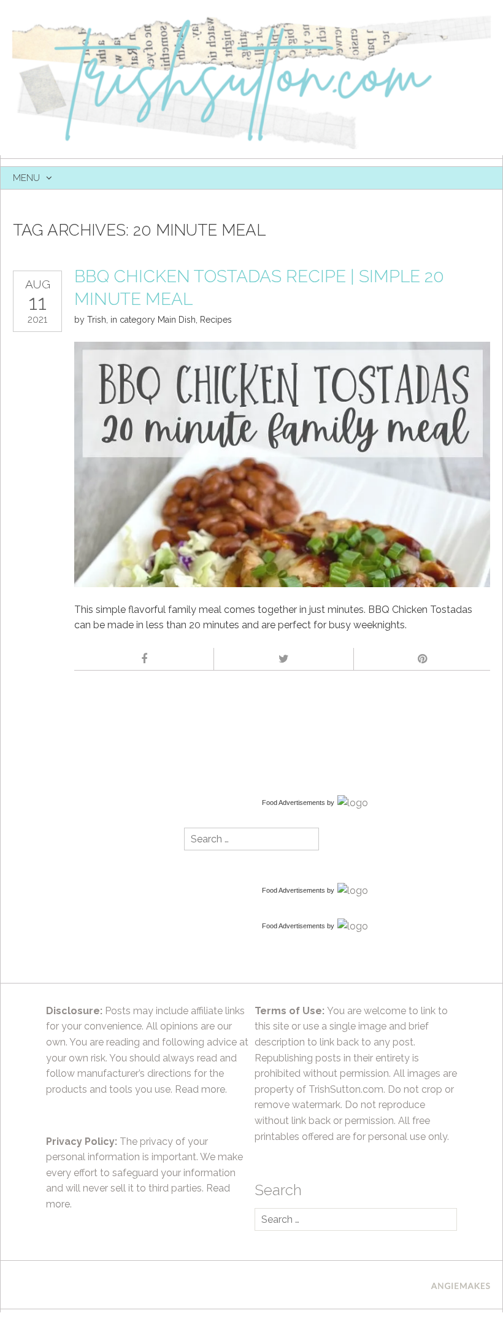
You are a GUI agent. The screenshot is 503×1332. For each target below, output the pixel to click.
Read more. (201, 1089)
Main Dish (177, 320)
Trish (96, 320)
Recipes (216, 320)
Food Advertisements (293, 802)
